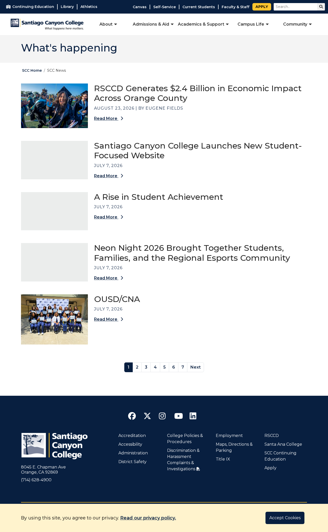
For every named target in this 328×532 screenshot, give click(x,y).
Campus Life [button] (251, 24)
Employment (229, 435)
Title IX (223, 459)
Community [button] (295, 24)
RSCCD (271, 435)
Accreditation (132, 435)
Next (195, 367)
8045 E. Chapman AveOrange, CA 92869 (43, 470)
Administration (133, 453)
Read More (106, 118)
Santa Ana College (283, 444)
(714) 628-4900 (36, 479)
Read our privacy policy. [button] (148, 518)
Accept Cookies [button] (285, 517)
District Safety (132, 461)
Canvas (140, 7)
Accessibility (130, 444)
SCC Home (32, 70)
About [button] (105, 24)
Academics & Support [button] (201, 24)
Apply (261, 6)
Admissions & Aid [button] (151, 24)
